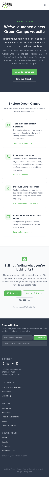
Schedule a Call (8, 450)
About (4, 438)
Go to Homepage (26, 72)
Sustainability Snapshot (11, 387)
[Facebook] (3, 363)
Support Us (6, 446)
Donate (5, 442)
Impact (4, 421)
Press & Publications (10, 417)
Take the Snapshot (24, 79)
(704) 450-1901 (29, 307)
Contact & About (34, 293)
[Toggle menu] (44, 5)
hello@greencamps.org (11, 369)
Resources (6, 408)
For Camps (6, 391)
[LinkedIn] (8, 363)
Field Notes (24, 300)
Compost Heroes (9, 425)
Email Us (14, 293)
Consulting (6, 396)
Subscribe (40, 338)
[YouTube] (12, 363)
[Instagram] (17, 363)
